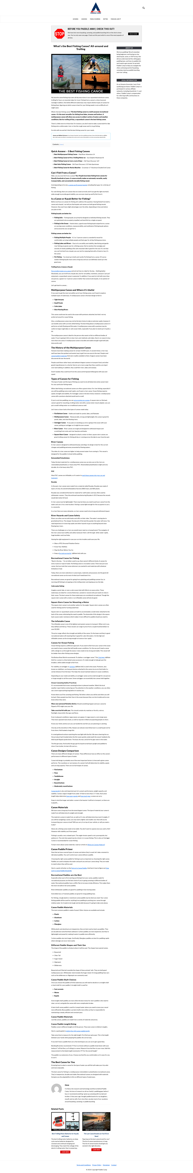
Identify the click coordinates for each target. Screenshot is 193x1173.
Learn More (65, 1152)
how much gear (85, 796)
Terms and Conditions (84, 1165)
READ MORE (133, 34)
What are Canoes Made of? (96, 844)
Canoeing (84, 19)
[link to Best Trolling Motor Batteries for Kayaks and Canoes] (65, 1121)
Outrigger (101, 657)
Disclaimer (106, 1165)
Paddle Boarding (95, 19)
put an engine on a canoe (82, 400)
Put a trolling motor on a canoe (61, 271)
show (61, 144)
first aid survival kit (65, 553)
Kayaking (75, 19)
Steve (67, 1085)
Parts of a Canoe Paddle (79, 868)
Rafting (105, 19)
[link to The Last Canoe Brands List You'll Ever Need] (96, 1121)
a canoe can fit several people (77, 185)
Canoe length (55, 791)
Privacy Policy (96, 1165)
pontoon (72, 666)
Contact (113, 1165)
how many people (72, 796)
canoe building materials (59, 356)
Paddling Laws (115, 19)
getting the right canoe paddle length (78, 1031)
